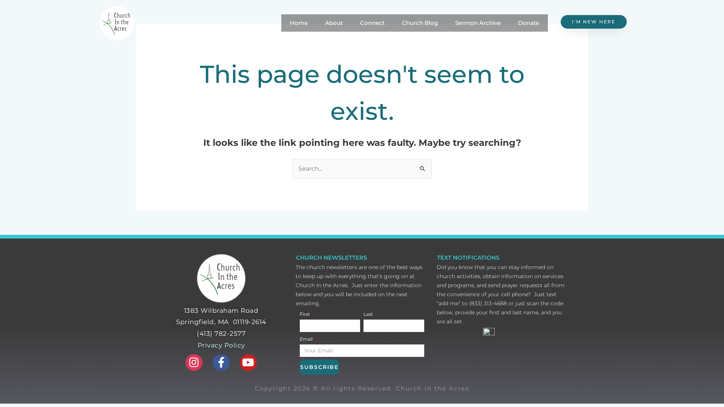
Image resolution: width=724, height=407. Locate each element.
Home (299, 22)
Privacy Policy (221, 345)
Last (369, 314)
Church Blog (420, 22)
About (334, 22)
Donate (528, 22)
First (305, 314)
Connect (372, 22)
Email (307, 339)
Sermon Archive (478, 22)
